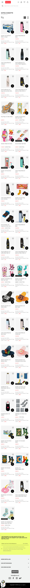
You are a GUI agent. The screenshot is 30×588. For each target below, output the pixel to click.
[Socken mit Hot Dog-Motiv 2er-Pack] (22, 189)
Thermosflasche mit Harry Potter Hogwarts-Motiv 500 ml (20, 63)
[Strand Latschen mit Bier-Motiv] (22, 297)
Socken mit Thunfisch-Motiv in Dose (6, 441)
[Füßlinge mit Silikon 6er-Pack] (22, 405)
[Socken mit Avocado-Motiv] (22, 432)
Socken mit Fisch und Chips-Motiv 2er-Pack (20, 387)
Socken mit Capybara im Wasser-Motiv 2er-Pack (6, 522)
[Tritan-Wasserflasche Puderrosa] (22, 324)
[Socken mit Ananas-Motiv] (8, 459)
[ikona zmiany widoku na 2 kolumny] (25, 18)
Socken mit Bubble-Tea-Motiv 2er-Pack (6, 279)
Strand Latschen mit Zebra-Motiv (6, 306)
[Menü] (2, 2)
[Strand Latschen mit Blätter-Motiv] (8, 351)
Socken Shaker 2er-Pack (6, 143)
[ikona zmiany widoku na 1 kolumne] (28, 18)
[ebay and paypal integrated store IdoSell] (11, 587)
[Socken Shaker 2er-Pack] (8, 135)
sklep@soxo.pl (15, 575)
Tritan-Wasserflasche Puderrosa (20, 333)
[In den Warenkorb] (12, 32)
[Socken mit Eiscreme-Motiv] (8, 162)
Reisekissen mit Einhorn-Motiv (7, 495)
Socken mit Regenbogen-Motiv (19, 468)
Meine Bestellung (6, 559)
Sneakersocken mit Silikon (5, 414)
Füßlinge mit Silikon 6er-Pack (21, 414)
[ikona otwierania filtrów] (2, 17)
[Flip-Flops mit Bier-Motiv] (8, 108)
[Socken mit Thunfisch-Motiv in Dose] (8, 432)
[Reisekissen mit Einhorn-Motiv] (8, 486)
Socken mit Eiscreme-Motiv (6, 171)
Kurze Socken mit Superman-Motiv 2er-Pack (6, 225)
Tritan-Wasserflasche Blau (20, 225)
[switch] (3, 586)
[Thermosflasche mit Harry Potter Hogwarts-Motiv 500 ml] (22, 54)
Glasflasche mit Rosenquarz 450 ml (5, 387)
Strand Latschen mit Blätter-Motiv (6, 360)
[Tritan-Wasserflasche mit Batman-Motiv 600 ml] (22, 81)
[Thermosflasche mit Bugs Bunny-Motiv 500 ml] (8, 81)
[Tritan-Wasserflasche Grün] (22, 162)
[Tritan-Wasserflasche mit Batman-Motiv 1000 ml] (22, 243)
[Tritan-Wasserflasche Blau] (22, 216)
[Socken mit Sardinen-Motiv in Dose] (8, 27)
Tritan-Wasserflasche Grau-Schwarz (6, 198)
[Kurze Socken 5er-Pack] (22, 135)
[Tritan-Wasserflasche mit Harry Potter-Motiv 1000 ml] (22, 486)
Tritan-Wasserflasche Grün (20, 171)
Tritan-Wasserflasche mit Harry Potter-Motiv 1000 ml (21, 495)
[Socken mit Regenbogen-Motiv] (22, 459)
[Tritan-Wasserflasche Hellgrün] (8, 54)
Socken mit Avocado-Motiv (20, 441)
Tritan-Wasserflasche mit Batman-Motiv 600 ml (21, 90)
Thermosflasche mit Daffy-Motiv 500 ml (5, 252)
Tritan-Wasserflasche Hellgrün (6, 63)
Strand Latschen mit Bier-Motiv (20, 306)
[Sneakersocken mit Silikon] (8, 405)
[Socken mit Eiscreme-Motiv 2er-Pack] (22, 108)
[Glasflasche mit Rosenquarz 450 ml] (8, 378)
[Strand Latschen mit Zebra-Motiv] (8, 297)
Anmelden (25, 543)
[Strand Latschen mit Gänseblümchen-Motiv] (22, 351)
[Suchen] (3, 5)
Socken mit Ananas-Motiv (5, 468)
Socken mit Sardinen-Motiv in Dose (6, 36)
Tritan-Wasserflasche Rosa (20, 36)
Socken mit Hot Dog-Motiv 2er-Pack (20, 198)
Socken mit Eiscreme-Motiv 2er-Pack (20, 117)
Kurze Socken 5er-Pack (20, 143)
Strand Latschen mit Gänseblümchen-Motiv (20, 360)
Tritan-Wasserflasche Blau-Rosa (6, 333)
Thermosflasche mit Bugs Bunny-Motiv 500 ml (6, 90)
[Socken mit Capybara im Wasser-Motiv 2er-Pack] (8, 513)
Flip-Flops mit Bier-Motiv (7, 116)
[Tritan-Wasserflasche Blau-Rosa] (8, 324)
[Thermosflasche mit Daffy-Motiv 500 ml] (8, 243)
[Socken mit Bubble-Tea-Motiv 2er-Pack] (8, 270)
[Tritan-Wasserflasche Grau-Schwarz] (8, 189)
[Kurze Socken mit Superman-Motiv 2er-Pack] (8, 216)
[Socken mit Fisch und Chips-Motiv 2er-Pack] (22, 378)
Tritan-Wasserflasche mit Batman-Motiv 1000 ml (21, 252)
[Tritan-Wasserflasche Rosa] (22, 27)
